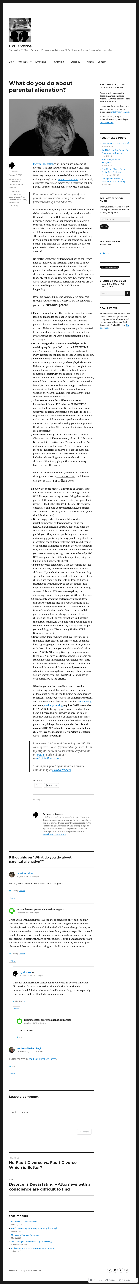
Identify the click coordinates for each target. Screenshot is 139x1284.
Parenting (58, 62)
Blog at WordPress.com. (31, 1270)
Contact (101, 62)
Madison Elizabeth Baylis (42, 1059)
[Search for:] (112, 293)
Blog (11, 62)
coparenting (14, 191)
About (90, 62)
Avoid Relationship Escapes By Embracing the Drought (34, 1228)
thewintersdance (26, 873)
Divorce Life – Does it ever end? (24, 1222)
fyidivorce (13, 171)
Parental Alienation (17, 200)
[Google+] (121, 1270)
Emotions (40, 62)
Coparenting (84, 701)
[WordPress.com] (126, 1270)
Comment (84, 1132)
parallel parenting (53, 705)
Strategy (75, 62)
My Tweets (104, 253)
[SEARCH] (127, 293)
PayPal (41, 754)
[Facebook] (115, 1270)
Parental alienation (43, 164)
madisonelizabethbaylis (30, 1048)
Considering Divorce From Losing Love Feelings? (32, 1242)
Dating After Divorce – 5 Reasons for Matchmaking (33, 1248)
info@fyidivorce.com (120, 112)
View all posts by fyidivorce (54, 834)
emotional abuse (16, 194)
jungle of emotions (68, 179)
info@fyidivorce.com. (49, 758)
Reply (12, 898)
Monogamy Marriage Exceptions (25, 1235)
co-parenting (15, 179)
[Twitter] (109, 1270)
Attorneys (23, 62)
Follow (104, 227)
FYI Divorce (20, 46)
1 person (22, 891)
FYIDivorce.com (61, 770)
